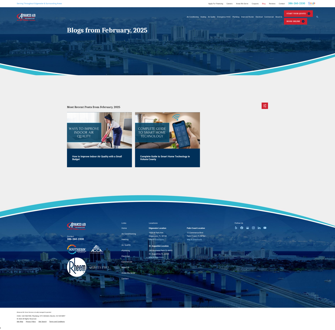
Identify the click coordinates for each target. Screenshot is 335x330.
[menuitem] (20, 321)
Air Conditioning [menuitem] (193, 17)
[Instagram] (253, 227)
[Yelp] (236, 227)
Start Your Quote (296, 13)
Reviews (272, 4)
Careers (229, 4)
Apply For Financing (215, 4)
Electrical (126, 256)
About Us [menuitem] (278, 17)
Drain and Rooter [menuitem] (247, 17)
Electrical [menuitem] (259, 17)
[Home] (26, 17)
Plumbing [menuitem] (235, 17)
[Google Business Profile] (247, 227)
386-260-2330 (296, 3)
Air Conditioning (129, 234)
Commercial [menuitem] (269, 17)
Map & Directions (156, 239)
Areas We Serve (242, 4)
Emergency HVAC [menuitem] (224, 17)
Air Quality (126, 245)
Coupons (255, 4)
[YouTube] (265, 227)
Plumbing (126, 251)
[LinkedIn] (259, 227)
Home (124, 228)
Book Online (293, 21)
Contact (282, 4)
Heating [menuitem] (203, 17)
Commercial (127, 262)
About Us (125, 267)
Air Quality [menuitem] (211, 17)
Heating (125, 239)
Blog (263, 4)
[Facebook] (241, 227)
